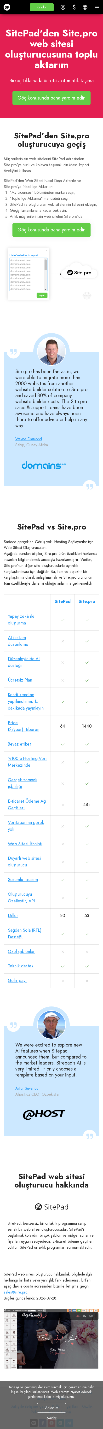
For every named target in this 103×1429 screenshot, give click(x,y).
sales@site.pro (15, 1292)
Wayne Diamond (28, 439)
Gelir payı (17, 980)
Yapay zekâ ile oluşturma (21, 619)
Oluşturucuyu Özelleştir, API (21, 897)
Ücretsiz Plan (20, 680)
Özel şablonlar (21, 951)
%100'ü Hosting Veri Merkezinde (27, 761)
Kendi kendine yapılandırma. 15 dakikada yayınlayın (26, 701)
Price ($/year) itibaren (23, 726)
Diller (13, 915)
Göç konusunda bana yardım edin (51, 97)
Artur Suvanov (26, 1088)
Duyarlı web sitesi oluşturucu (24, 861)
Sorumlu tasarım (23, 879)
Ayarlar (52, 1417)
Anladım (51, 1408)
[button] (42, 7)
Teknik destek (21, 966)
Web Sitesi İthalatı (25, 844)
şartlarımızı (35, 1396)
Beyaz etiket (19, 744)
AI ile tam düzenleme (18, 641)
